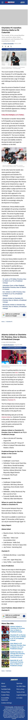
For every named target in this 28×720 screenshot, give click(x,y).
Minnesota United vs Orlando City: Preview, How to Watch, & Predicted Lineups (14, 306)
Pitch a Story (20, 689)
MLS (17, 372)
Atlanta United (6, 417)
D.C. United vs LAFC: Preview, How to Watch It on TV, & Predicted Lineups (14, 293)
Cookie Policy (5, 695)
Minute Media (10, 706)
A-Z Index (19, 698)
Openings (19, 683)
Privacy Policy (5, 692)
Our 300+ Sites (21, 686)
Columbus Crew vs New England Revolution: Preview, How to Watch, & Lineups (14, 287)
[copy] (11, 46)
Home (3, 321)
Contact (3, 686)
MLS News (8, 670)
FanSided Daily (5, 689)
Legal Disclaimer (21, 695)
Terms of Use (20, 692)
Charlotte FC (9, 321)
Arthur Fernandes (8, 43)
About (3, 683)
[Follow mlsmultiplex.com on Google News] (24, 315)
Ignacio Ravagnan (8, 344)
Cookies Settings (6, 703)
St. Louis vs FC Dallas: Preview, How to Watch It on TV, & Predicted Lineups (14, 281)
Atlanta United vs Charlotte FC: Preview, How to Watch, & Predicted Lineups (14, 300)
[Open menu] (2, 2)
